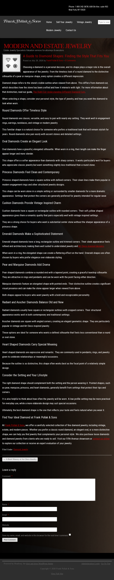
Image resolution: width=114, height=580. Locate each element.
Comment (7, 476)
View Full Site (57, 574)
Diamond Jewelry (21, 449)
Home (49, 22)
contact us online (101, 438)
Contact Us (71, 30)
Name (5, 504)
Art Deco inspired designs (91, 246)
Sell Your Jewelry (64, 22)
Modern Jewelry (53, 30)
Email (5, 515)
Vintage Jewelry (84, 22)
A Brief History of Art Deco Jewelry (20, 459)
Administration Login (90, 564)
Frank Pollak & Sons (14, 425)
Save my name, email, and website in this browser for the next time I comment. (35, 535)
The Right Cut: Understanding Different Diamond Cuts (59, 91)
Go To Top (105, 564)
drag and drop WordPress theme (39, 564)
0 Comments (70, 60)
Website (5, 525)
